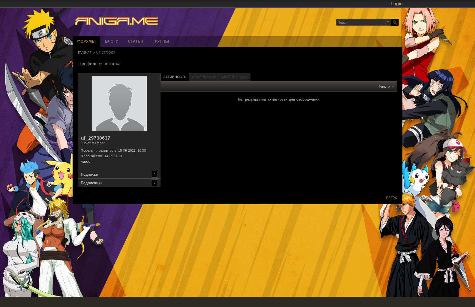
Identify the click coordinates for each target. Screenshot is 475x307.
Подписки (89, 174)
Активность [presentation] (174, 77)
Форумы (86, 41)
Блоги (111, 41)
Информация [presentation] (204, 77)
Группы (161, 41)
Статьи (135, 41)
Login (397, 3)
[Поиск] (395, 22)
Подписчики (92, 183)
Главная (85, 52)
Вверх (391, 198)
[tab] (174, 77)
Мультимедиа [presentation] (234, 77)
